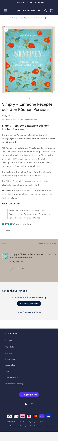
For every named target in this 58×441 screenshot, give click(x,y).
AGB (7, 371)
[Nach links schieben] (23, 99)
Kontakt (8, 340)
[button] (5, 11)
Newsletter (10, 346)
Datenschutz (10, 365)
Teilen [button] (7, 230)
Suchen (8, 353)
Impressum (10, 359)
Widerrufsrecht (45, 422)
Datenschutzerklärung (18, 426)
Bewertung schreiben (29, 303)
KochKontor (18, 422)
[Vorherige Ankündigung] (5, 3)
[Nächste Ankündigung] (53, 3)
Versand (13, 119)
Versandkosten (11, 377)
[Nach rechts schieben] (35, 99)
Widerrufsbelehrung (14, 383)
